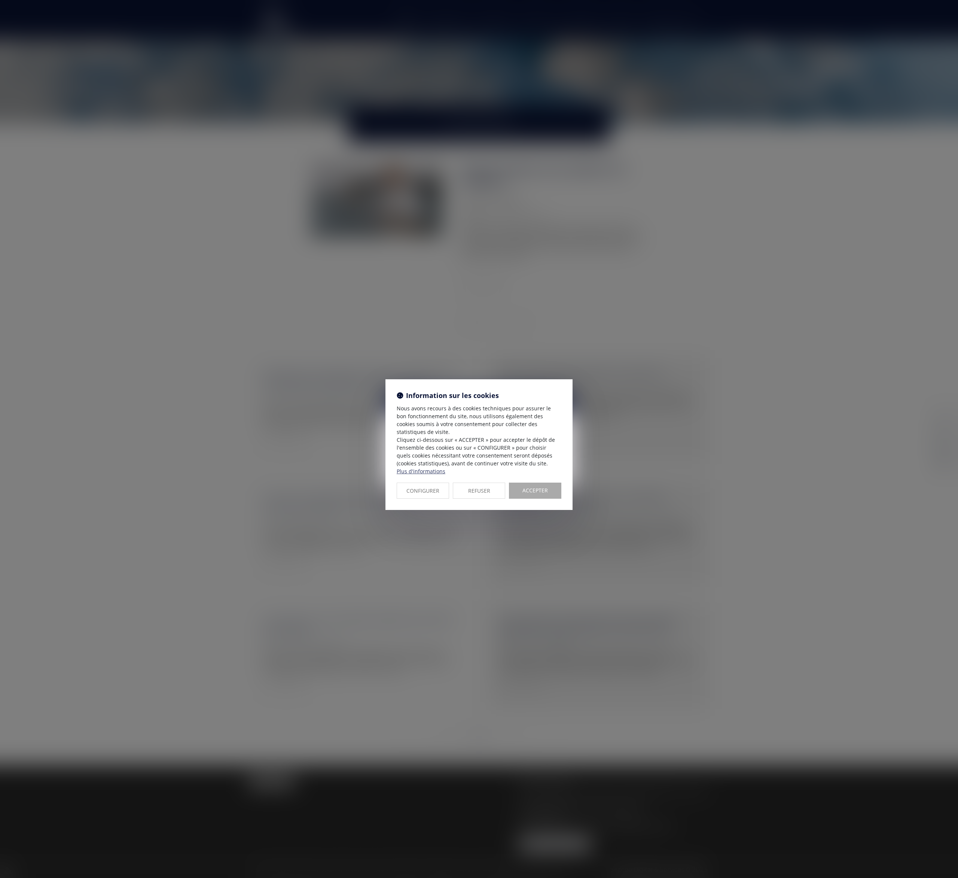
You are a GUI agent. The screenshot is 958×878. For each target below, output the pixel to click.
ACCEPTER (535, 490)
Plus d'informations (421, 471)
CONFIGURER (422, 490)
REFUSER (479, 490)
